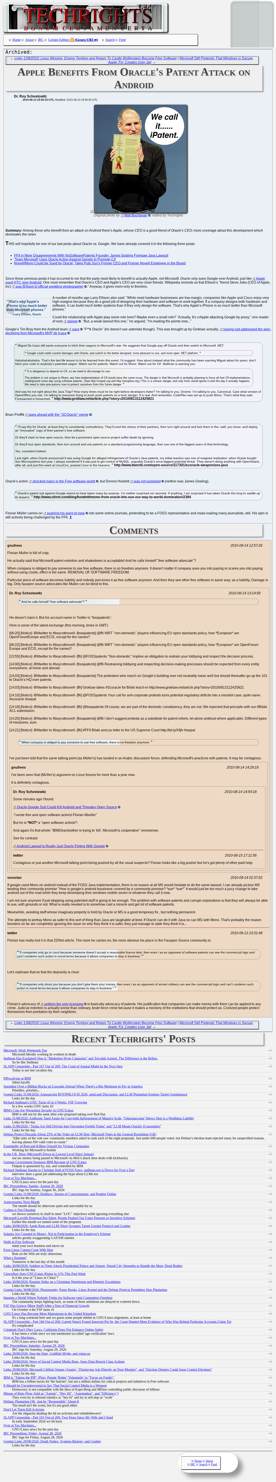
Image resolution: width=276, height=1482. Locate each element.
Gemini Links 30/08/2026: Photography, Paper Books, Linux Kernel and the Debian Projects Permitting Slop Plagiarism (85, 1290)
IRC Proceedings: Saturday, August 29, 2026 (34, 1345)
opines (72, 321)
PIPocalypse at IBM (17, 1078)
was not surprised (147, 481)
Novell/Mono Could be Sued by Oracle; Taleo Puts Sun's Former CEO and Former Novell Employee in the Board (100, 263)
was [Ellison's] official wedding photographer (49, 286)
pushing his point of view (66, 513)
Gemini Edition (58, 40)
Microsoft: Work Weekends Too (25, 1050)
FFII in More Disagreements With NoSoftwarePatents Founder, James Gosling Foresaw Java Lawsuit (91, 255)
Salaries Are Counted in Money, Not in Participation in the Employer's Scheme (57, 1234)
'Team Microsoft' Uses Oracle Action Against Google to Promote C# (65, 259)
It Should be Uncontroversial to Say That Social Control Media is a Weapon (55, 1385)
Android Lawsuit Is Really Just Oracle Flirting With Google (61, 846)
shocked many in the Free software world (64, 481)
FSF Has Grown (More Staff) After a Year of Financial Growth (46, 1306)
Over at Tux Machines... (19, 1178)
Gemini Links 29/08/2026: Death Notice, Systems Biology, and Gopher (52, 1441)
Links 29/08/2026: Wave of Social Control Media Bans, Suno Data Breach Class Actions (64, 1361)
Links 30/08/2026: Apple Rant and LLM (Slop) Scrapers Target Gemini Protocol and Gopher (66, 1226)
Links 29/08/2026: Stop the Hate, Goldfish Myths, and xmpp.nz (46, 1353)
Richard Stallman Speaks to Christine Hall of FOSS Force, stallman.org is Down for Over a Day (69, 1170)
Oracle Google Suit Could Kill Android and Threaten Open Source (67, 807)
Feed (122, 40)
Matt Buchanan (135, 215)
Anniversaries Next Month (21, 1202)
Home (16, 40)
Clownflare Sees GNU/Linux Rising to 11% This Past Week (44, 1274)
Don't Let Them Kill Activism (23, 1409)
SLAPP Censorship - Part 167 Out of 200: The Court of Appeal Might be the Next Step (62, 1066)
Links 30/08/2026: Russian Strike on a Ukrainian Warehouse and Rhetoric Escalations (62, 1282)
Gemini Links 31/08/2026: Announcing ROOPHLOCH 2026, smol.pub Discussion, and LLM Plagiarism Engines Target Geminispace (95, 1094)
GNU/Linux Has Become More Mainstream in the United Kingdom (49, 1314)
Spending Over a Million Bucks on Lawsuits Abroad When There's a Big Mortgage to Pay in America (73, 1086)
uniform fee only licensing (63, 1004)
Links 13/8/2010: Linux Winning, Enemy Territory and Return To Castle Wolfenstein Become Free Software (95, 58)
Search (110, 40)
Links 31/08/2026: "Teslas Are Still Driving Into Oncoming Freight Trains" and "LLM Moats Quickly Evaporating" (82, 1126)
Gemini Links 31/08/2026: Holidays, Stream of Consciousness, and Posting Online (59, 1194)
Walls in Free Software (18, 1242)
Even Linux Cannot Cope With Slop (28, 1250)
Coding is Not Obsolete (19, 1210)
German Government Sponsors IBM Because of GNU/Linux (45, 1162)
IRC (41, 40)
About (29, 40)
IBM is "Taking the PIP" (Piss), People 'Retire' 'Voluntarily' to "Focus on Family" (58, 1377)
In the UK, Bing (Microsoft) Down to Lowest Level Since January (48, 1154)
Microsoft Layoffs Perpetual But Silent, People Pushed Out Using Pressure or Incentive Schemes (69, 1218)
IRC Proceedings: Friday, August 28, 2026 (32, 1433)
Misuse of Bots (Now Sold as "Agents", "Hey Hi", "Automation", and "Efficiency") (61, 1393)
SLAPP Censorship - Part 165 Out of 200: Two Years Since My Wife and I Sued (58, 1417)
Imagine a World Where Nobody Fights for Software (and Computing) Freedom (57, 1298)
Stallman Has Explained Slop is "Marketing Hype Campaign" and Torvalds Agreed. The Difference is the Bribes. (80, 1058)
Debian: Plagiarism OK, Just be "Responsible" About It (41, 1401)
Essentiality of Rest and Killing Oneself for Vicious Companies (46, 1146)
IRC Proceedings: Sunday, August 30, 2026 (33, 1186)
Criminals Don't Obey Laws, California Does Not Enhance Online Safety (53, 1329)
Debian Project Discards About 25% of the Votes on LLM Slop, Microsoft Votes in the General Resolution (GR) (79, 1134)
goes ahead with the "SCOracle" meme (58, 414)
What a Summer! (15, 1258)
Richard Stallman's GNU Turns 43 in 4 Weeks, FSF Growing (45, 1102)
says (75, 329)
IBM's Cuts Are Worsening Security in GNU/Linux (38, 1110)
